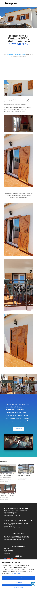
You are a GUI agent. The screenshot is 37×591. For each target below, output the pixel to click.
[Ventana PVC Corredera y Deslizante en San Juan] (26, 468)
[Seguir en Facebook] (5, 559)
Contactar (18, 429)
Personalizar (18, 582)
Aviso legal (6, 548)
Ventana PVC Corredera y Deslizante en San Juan (25, 474)
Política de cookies (16, 573)
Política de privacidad (9, 551)
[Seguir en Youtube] (15, 559)
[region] (18, 575)
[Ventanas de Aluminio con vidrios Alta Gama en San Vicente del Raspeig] (8, 468)
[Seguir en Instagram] (12, 559)
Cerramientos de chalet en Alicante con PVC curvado (7, 494)
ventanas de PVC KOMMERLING (16, 54)
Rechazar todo (18, 587)
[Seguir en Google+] (8, 559)
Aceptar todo (18, 578)
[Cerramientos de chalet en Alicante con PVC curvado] (8, 488)
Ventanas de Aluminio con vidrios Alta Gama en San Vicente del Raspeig (7, 475)
